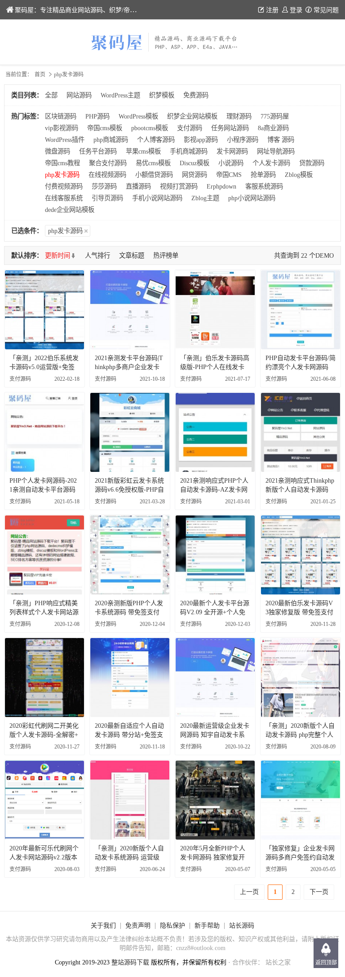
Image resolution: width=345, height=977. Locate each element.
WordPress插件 (64, 139)
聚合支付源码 (108, 163)
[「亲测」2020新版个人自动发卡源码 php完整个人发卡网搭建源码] (300, 677)
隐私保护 (172, 925)
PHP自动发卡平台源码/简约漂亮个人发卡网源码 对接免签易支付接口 (300, 367)
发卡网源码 (232, 151)
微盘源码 (57, 151)
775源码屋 (275, 116)
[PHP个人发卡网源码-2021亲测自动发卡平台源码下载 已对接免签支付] (44, 432)
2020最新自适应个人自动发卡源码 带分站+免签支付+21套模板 (129, 734)
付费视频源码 (64, 186)
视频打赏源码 (179, 186)
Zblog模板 (299, 174)
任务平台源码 (98, 151)
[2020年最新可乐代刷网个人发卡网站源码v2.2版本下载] (44, 800)
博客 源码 (280, 139)
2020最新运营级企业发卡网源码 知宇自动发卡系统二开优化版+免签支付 (214, 734)
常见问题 (326, 10)
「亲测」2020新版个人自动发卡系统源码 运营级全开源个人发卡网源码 (129, 857)
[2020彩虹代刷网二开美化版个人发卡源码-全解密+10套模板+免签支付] (44, 677)
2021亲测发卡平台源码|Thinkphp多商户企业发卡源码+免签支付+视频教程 (130, 367)
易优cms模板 (153, 163)
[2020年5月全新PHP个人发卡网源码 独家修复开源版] (215, 800)
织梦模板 (161, 95)
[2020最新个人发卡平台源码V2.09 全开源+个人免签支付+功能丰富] (215, 554)
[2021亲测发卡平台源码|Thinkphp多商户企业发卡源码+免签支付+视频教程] (129, 309)
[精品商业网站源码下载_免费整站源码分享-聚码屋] (172, 42)
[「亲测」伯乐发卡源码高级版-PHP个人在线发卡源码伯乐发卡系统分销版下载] (215, 309)
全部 (51, 95)
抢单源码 (263, 174)
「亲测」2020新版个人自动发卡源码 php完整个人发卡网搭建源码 (300, 734)
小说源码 (230, 163)
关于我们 (103, 925)
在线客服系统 (64, 198)
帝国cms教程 (62, 163)
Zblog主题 (205, 198)
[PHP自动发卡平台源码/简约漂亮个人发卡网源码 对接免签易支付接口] (300, 309)
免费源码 (195, 95)
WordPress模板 (138, 116)
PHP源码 (97, 116)
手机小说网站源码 (157, 198)
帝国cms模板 (104, 128)
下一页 (319, 892)
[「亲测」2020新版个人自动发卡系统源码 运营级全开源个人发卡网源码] (129, 800)
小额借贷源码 (154, 174)
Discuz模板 (194, 163)
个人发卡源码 (271, 163)
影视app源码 (201, 139)
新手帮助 (207, 925)
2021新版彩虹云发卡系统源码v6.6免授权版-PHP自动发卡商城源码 (129, 489)
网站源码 (79, 95)
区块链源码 (60, 116)
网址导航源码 (276, 151)
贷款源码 (311, 163)
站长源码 (241, 925)
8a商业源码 (273, 128)
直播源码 (138, 186)
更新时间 (57, 255)
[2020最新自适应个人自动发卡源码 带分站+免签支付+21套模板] (129, 677)
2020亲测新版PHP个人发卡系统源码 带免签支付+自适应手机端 (129, 612)
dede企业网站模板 (69, 209)
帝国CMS (229, 174)
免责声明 (137, 925)
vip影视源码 (61, 128)
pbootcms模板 (149, 128)
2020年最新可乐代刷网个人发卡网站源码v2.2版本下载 (44, 857)
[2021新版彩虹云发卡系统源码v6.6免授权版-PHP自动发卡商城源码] (129, 432)
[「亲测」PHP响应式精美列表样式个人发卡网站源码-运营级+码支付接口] (44, 554)
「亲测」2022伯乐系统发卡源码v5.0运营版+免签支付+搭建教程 (44, 367)
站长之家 (278, 962)
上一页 (249, 892)
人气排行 (97, 255)
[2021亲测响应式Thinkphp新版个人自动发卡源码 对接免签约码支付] (300, 432)
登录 (296, 10)
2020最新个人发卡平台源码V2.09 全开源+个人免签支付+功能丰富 (214, 612)
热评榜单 (165, 255)
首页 (40, 74)
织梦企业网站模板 (192, 116)
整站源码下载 (130, 962)
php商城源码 (110, 139)
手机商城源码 (189, 151)
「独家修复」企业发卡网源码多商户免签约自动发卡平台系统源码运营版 (300, 857)
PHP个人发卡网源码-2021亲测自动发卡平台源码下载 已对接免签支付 (43, 489)
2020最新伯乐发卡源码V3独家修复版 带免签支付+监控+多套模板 (299, 612)
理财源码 (239, 116)
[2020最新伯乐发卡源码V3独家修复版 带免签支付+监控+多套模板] (300, 554)
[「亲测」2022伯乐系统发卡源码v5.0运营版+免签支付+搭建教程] (44, 309)
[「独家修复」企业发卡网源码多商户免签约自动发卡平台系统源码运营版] (300, 800)
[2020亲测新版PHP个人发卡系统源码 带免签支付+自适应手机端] (129, 554)
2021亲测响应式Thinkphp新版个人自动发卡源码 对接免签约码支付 (299, 489)
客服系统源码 (264, 186)
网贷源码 (194, 174)
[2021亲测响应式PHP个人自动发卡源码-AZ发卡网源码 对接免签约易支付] (215, 432)
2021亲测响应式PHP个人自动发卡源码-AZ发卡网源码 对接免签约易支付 (214, 489)
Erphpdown (221, 186)
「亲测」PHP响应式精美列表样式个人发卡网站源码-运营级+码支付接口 (44, 612)
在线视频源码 (107, 174)
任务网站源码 (230, 128)
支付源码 (189, 128)
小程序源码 (242, 139)
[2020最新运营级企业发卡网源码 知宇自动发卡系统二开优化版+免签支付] (215, 677)
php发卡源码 (62, 174)
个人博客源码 (156, 139)
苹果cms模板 (143, 151)
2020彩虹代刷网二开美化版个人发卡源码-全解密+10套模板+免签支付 (44, 734)
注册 (272, 10)
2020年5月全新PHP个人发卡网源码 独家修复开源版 (212, 857)
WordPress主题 (120, 95)
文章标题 (131, 255)
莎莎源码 (104, 186)
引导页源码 (107, 198)
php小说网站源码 (251, 198)
